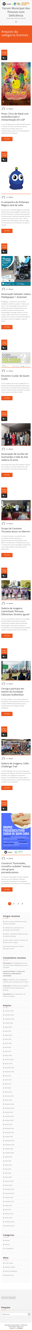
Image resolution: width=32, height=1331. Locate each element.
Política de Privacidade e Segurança (18, 1326)
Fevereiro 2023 (9, 1096)
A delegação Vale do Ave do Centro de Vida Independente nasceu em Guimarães (15, 965)
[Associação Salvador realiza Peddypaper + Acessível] (16, 271)
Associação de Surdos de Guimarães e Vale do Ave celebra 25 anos (14, 456)
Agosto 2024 (8, 1035)
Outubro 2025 (9, 1023)
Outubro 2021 (9, 1136)
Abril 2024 (8, 1051)
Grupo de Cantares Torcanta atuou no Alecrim (15, 530)
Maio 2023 (8, 1084)
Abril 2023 (8, 1088)
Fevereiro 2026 (9, 1011)
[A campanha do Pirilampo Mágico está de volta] (16, 179)
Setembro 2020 (9, 1153)
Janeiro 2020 (8, 1185)
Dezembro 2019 (9, 1189)
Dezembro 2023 (9, 1067)
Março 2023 (8, 1092)
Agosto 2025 (8, 1027)
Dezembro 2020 (9, 1140)
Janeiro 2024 (8, 1063)
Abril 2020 (8, 1173)
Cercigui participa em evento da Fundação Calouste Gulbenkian (12, 691)
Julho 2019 (8, 1209)
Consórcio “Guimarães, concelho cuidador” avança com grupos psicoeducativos (15, 868)
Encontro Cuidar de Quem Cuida (15, 377)
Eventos (7, 1240)
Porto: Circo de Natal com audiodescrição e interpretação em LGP (15, 116)
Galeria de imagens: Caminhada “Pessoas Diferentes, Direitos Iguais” (15, 611)
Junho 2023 (8, 1080)
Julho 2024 (8, 1039)
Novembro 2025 (9, 1019)
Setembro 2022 (9, 1116)
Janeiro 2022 (8, 1124)
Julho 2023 (8, 1076)
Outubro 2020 (9, 1149)
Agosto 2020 (8, 1157)
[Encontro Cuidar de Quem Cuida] (16, 360)
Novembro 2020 (9, 1144)
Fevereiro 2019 (9, 1213)
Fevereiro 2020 (9, 1181)
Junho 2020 (8, 1165)
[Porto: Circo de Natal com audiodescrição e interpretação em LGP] (16, 84)
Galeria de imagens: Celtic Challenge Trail (15, 765)
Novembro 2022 (9, 1108)
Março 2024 (8, 1055)
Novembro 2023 (9, 1071)
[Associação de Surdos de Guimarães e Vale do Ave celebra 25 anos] (16, 434)
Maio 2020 (8, 1169)
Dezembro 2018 (9, 1222)
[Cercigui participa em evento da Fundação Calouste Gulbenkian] (16, 670)
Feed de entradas (10, 1267)
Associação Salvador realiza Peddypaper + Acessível (16, 295)
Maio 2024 (8, 1047)
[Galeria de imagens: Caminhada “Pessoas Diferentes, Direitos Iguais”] (16, 590)
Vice (15, 1328)
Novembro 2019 (9, 1193)
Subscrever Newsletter (8, 1297)
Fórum (11, 109)
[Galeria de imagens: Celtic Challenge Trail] (16, 747)
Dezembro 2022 (9, 1104)
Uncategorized (9, 1248)
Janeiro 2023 (8, 1100)
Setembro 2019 (9, 1201)
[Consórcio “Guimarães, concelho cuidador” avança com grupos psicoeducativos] (16, 834)
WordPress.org (9, 1275)
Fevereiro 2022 (9, 1120)
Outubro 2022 (9, 1112)
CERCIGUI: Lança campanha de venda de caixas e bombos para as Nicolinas (15, 988)
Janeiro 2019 (8, 1217)
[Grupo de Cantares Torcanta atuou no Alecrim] (16, 510)
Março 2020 (8, 1177)
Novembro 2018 (9, 1226)
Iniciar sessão (9, 1263)
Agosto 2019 (8, 1205)
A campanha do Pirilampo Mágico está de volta (15, 203)
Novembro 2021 (9, 1132)
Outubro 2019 (9, 1197)
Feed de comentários (11, 1271)
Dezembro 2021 (9, 1128)
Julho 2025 (8, 1031)
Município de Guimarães (12, 1325)
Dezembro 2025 (9, 1015)
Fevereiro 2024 (9, 1059)
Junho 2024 (8, 1043)
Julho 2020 (8, 1161)
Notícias (7, 1244)
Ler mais (7, 139)
